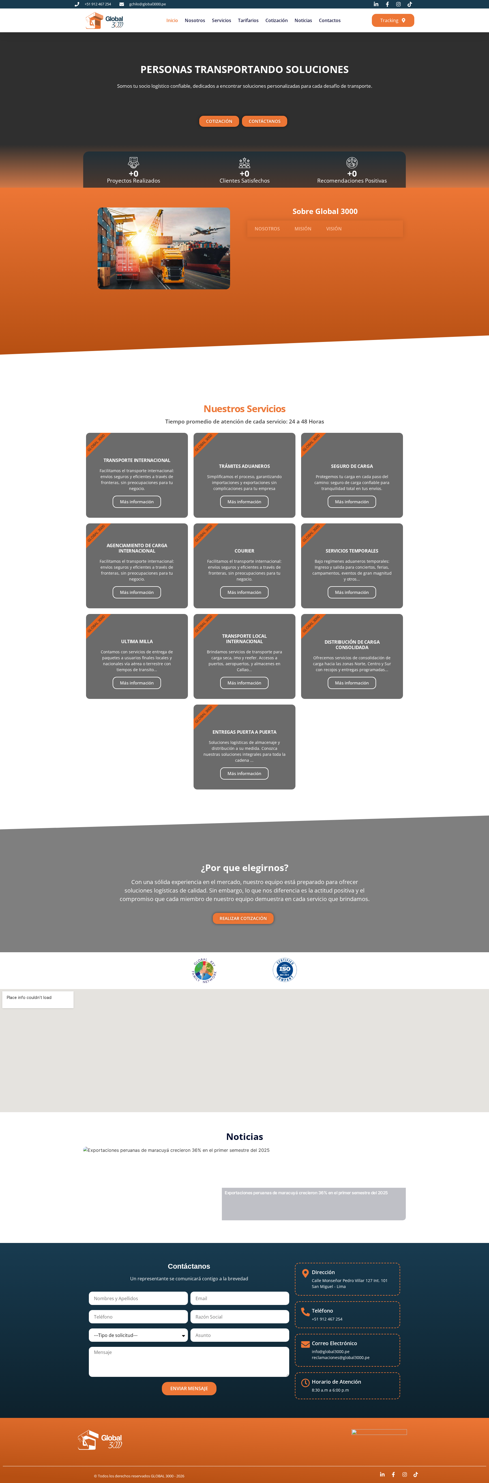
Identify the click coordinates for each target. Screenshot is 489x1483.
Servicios (221, 20)
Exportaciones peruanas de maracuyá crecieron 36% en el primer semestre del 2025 (306, 1192)
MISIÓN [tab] (303, 229)
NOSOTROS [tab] (267, 229)
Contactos (330, 20)
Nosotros (195, 20)
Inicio (172, 20)
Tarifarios (248, 20)
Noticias (303, 20)
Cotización (276, 20)
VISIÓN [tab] (334, 229)
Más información (137, 501)
